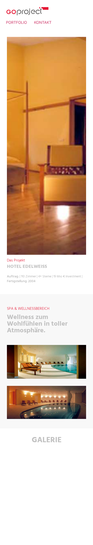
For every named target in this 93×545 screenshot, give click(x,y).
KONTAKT (43, 22)
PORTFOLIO (16, 22)
